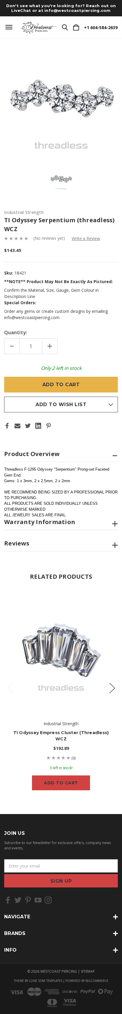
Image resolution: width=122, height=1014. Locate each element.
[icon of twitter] (18, 900)
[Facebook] (7, 426)
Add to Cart (61, 783)
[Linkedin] (38, 426)
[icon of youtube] (38, 900)
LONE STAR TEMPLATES (45, 981)
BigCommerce (97, 981)
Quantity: (15, 332)
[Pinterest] (49, 426)
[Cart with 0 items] (76, 27)
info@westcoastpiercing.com (77, 10)
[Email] (17, 426)
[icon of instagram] (48, 900)
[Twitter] (28, 426)
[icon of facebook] (8, 900)
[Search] (65, 27)
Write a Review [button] (86, 238)
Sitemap (88, 971)
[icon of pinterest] (28, 900)
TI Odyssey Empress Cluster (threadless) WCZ (61, 736)
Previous (10, 688)
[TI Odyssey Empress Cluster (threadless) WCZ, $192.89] (61, 650)
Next (112, 688)
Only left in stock (61, 368)
